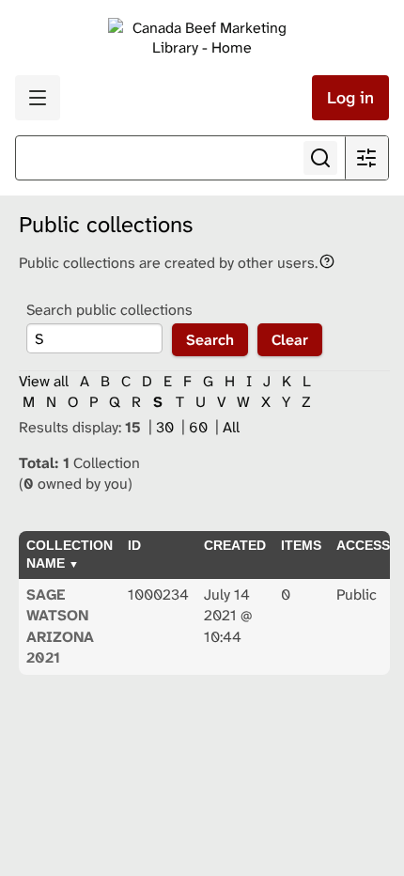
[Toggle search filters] (366, 158)
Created (235, 545)
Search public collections (109, 310)
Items (301, 545)
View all (44, 381)
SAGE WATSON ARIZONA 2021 (60, 626)
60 (200, 427)
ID (134, 545)
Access (363, 545)
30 (167, 427)
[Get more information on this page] (327, 260)
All (231, 427)
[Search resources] (320, 158)
